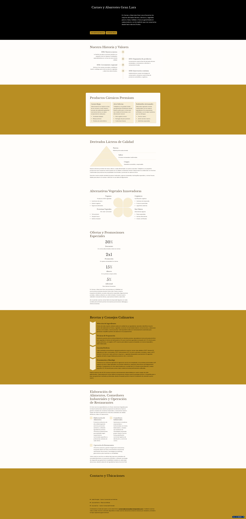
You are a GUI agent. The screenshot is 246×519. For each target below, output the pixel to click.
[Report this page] (243, 517)
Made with (235, 516)
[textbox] (123, 259)
